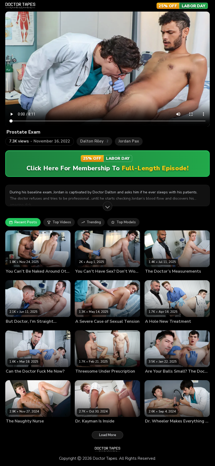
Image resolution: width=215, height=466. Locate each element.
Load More (107, 435)
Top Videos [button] (61, 222)
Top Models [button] (126, 222)
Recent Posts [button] (25, 222)
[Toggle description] (107, 206)
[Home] (20, 6)
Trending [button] (94, 222)
